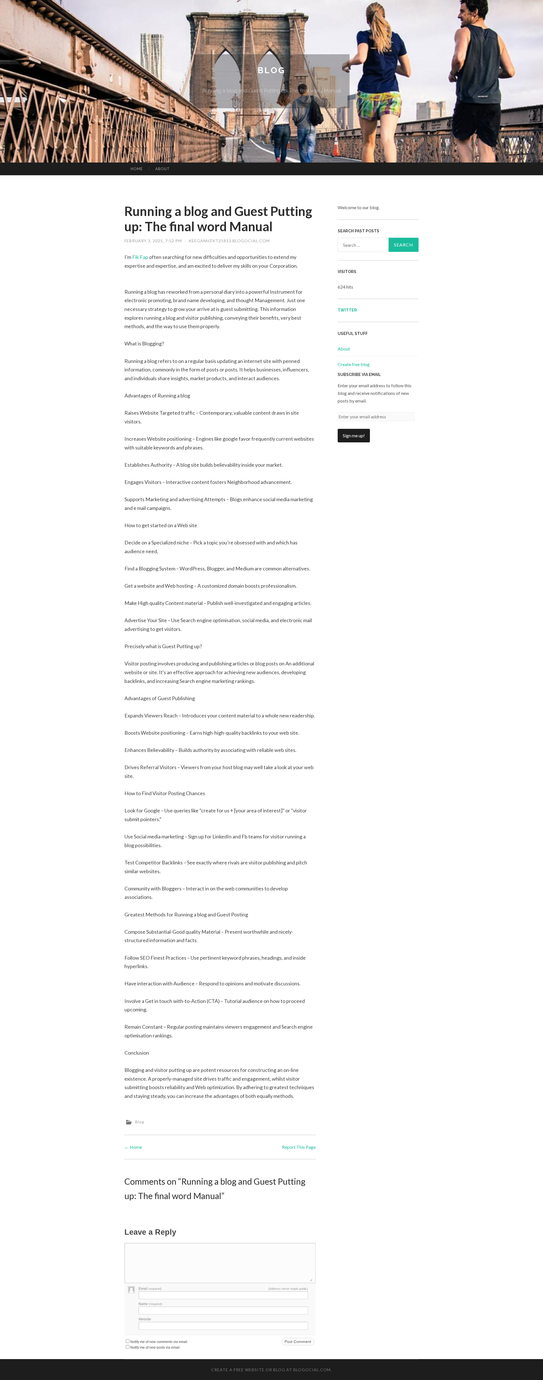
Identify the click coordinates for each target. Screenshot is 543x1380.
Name (150, 1304)
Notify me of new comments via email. (159, 1342)
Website (145, 1319)
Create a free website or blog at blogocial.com (271, 1369)
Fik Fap (140, 257)
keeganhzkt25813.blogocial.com (229, 240)
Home (137, 168)
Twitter (347, 310)
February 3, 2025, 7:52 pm (153, 240)
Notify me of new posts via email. (155, 1347)
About (162, 168)
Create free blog (354, 364)
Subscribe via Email (359, 374)
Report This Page (299, 1147)
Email (150, 1289)
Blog (271, 70)
